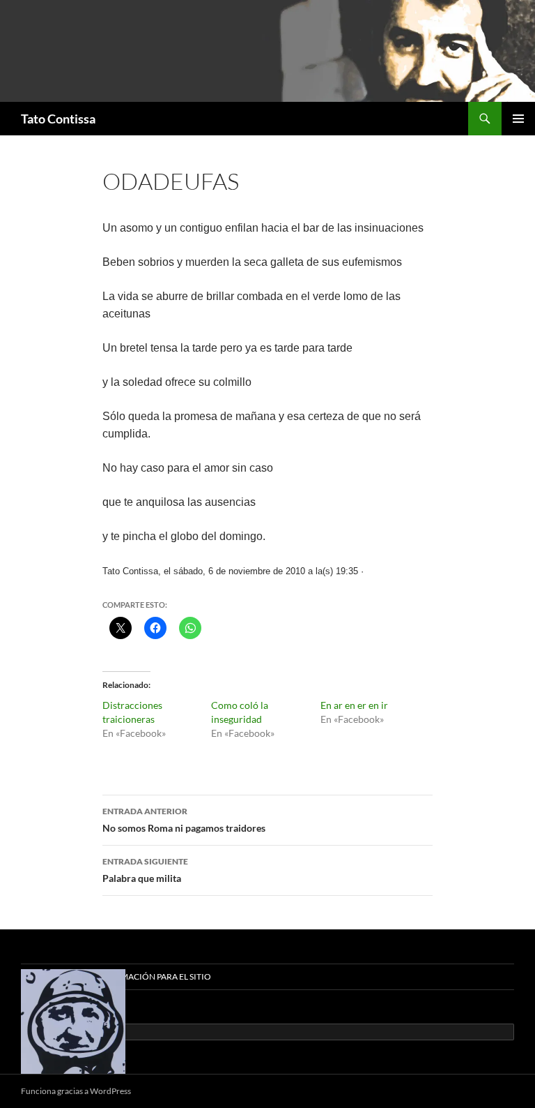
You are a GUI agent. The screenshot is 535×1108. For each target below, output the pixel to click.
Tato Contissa (58, 118)
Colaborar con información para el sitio (116, 976)
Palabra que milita (145, 870)
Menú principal (518, 118)
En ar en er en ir (354, 705)
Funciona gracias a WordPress (76, 1091)
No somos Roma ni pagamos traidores (183, 820)
